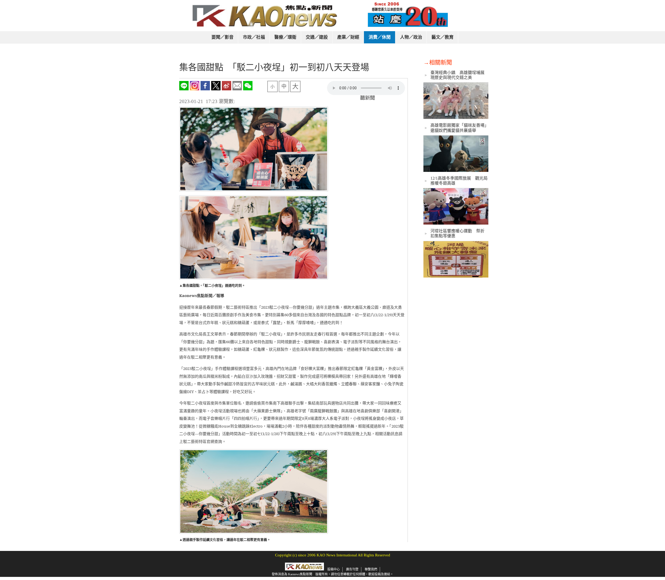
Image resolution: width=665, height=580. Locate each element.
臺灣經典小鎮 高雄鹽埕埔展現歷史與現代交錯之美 (457, 75)
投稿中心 (333, 569)
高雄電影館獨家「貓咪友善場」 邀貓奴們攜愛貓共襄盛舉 (459, 127)
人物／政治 (411, 37)
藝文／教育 (442, 37)
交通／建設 (317, 37)
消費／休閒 (380, 37)
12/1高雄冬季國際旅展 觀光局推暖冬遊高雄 (459, 180)
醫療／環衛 (285, 37)
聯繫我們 (371, 569)
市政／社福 (254, 37)
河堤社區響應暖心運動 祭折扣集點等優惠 (457, 233)
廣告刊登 (352, 569)
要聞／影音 (222, 37)
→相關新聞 (437, 62)
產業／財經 (348, 37)
